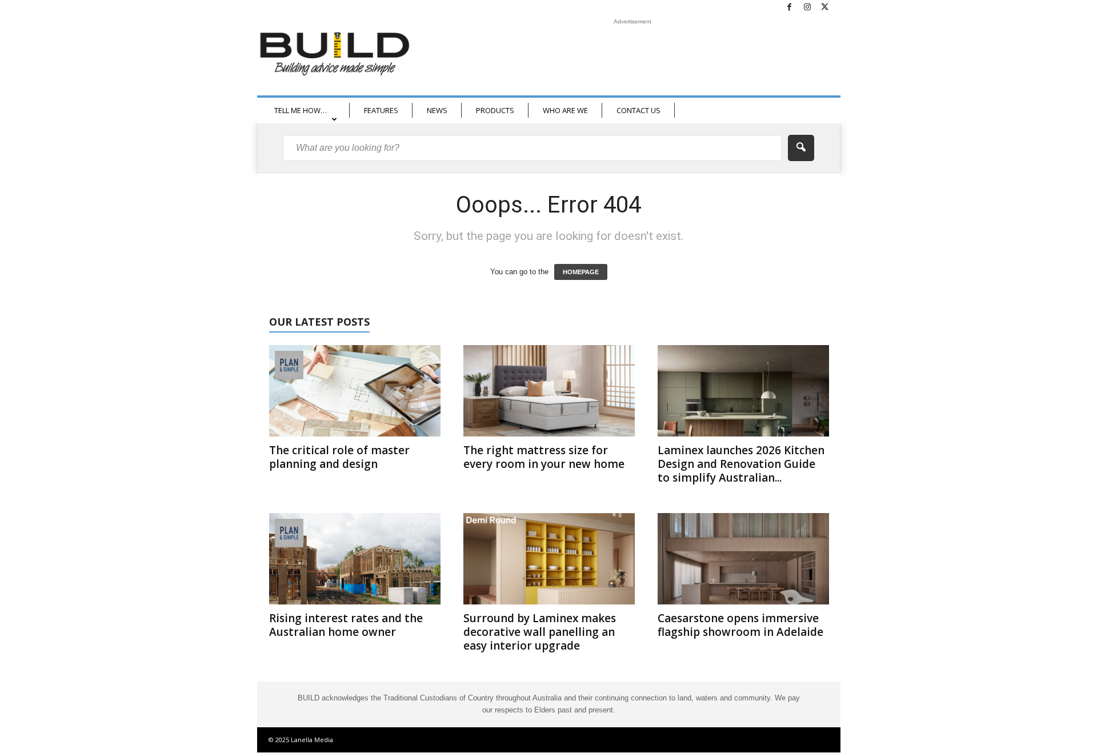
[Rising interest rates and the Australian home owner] (355, 558)
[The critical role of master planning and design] (355, 390)
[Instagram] (807, 7)
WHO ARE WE (565, 110)
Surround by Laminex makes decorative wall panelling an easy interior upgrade (539, 632)
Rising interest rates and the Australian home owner (346, 625)
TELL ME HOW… (300, 110)
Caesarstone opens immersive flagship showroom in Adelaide (740, 625)
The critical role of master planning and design (339, 457)
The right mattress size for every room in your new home (543, 457)
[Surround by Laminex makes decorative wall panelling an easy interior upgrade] (549, 558)
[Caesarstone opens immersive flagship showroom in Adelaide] (743, 558)
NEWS (437, 110)
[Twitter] (825, 7)
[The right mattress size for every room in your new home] (549, 390)
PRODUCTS (495, 110)
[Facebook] (789, 7)
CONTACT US (638, 110)
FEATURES (381, 110)
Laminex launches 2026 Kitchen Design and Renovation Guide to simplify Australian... (741, 464)
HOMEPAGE (581, 272)
